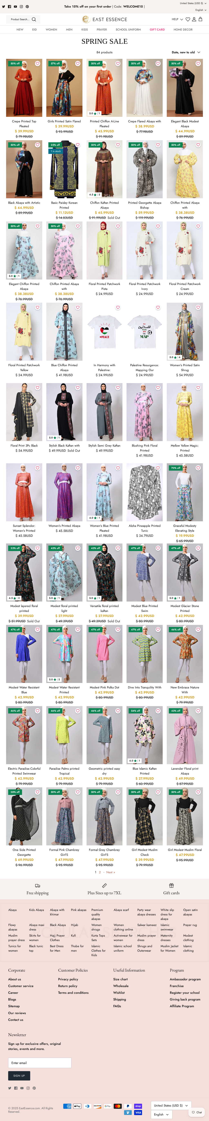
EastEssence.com (29, 1108)
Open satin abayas (190, 912)
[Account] (194, 19)
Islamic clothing (188, 948)
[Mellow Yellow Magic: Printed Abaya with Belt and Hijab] (185, 412)
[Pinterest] (27, 6)
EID (34, 29)
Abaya (12, 910)
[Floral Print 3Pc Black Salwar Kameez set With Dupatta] (24, 412)
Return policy (67, 986)
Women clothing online (123, 927)
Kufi (73, 935)
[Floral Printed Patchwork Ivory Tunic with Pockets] (145, 250)
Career (13, 992)
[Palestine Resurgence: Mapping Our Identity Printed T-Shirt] (145, 332)
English (199, 10)
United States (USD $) (191, 3)
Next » (110, 872)
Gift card (157, 29)
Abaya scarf (121, 910)
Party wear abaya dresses (146, 912)
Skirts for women (35, 937)
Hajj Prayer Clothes (57, 937)
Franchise (177, 986)
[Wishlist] (188, 19)
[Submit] (33, 19)
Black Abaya (58, 925)
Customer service (20, 986)
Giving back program (185, 999)
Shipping (119, 999)
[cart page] (200, 19)
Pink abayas (78, 910)
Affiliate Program (182, 1006)
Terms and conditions (73, 992)
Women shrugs (96, 927)
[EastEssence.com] (105, 19)
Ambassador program (185, 979)
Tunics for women (14, 948)
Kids (84, 29)
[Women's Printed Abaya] (64, 492)
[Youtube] (15, 6)
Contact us (15, 1019)
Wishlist (119, 992)
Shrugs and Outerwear (144, 948)
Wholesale (121, 986)
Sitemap (14, 1006)
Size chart (120, 979)
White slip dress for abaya (167, 914)
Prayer (102, 29)
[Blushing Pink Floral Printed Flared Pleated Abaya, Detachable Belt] (145, 412)
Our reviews (17, 1013)
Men (69, 29)
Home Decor (183, 29)
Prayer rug (190, 925)
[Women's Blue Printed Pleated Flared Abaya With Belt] (105, 492)
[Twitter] (3, 6)
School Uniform (128, 29)
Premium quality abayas (97, 914)
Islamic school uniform (123, 948)
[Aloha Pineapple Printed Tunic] (145, 492)
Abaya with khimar (57, 912)
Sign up (19, 1076)
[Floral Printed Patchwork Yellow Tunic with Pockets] (24, 332)
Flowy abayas (12, 927)
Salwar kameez (147, 925)
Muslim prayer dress (16, 937)
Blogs (12, 999)
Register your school (185, 992)
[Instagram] (21, 6)
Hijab (74, 925)
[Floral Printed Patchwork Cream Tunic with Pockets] (185, 250)
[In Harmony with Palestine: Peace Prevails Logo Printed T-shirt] (105, 332)
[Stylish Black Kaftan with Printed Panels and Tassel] (64, 412)
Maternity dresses (167, 937)
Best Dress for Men (56, 948)
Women (51, 29)
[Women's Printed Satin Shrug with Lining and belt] (185, 332)
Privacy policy (68, 979)
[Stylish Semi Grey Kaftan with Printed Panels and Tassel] (105, 412)
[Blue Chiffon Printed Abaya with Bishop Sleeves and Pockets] (64, 332)
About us (14, 979)
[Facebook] (9, 6)
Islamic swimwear (167, 927)
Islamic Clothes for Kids (98, 950)
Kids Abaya (36, 910)
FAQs (117, 1006)
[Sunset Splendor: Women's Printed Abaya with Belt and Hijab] (24, 492)
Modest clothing (188, 937)
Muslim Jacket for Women (169, 948)
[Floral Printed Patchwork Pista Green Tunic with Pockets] (105, 250)
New (20, 29)
